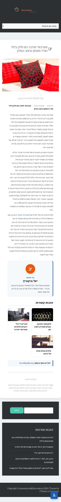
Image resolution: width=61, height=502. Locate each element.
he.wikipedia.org (26, 363)
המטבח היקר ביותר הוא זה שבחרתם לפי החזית (34, 446)
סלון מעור (32, 390)
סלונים (16, 390)
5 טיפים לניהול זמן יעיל (43, 452)
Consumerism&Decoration (30, 9)
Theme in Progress (49, 491)
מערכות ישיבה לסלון (28, 385)
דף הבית (50, 105)
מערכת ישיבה (42, 387)
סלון (39, 390)
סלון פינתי (24, 390)
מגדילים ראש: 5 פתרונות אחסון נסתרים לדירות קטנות (31, 468)
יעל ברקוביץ (30, 281)
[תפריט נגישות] (54, 495)
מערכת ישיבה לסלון (28, 387)
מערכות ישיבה (39, 105)
